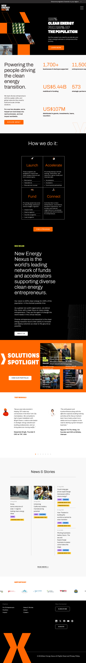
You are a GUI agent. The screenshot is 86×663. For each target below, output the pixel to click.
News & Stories (28, 607)
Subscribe (62, 609)
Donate (61, 626)
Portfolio (5, 610)
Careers (25, 612)
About (25, 610)
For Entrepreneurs (8, 607)
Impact (5, 612)
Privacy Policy (75, 656)
